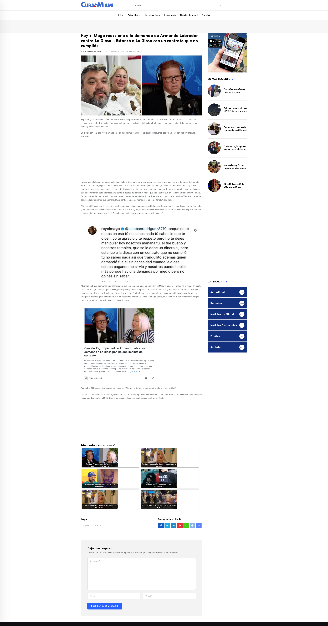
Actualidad (133, 15)
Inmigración (170, 15)
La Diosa (86, 526)
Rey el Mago (98, 526)
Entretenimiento (152, 15)
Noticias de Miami (189, 15)
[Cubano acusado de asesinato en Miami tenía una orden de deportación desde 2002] (214, 130)
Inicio (120, 15)
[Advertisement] (141, 159)
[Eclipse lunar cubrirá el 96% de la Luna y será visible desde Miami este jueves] (214, 111)
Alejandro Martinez (94, 52)
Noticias (206, 15)
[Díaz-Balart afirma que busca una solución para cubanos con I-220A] (214, 92)
